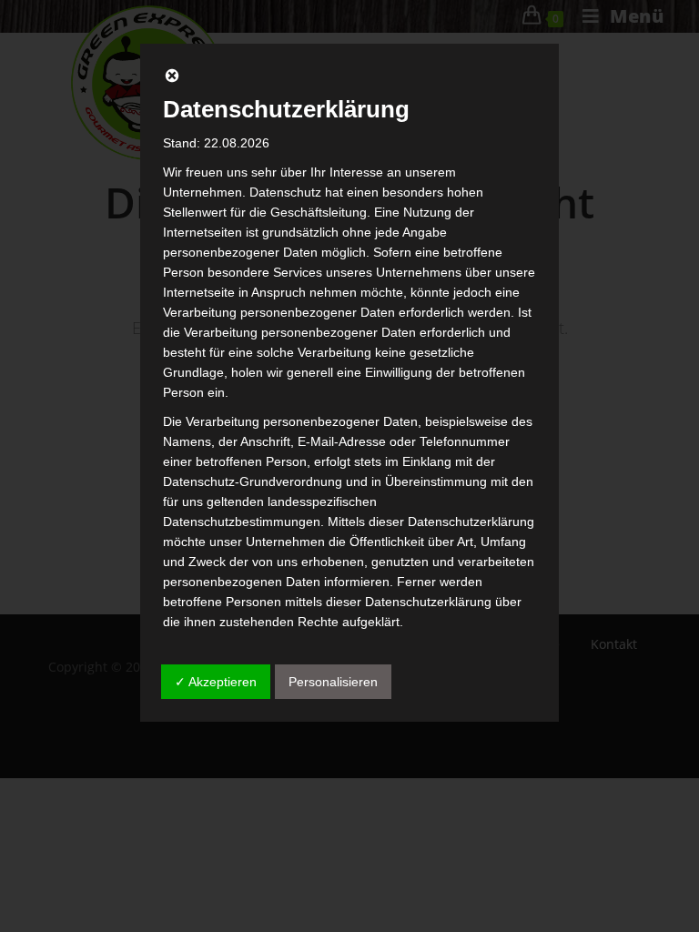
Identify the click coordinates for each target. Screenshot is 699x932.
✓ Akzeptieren (216, 681)
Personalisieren (333, 681)
